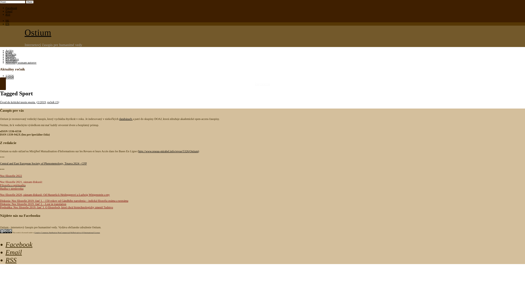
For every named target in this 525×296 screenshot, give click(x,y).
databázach (126, 118)
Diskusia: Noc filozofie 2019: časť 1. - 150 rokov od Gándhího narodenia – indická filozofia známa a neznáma (64, 200)
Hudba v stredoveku (12, 188)
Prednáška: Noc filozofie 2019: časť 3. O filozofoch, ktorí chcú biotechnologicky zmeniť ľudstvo (56, 207)
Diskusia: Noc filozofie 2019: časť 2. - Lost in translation (33, 204)
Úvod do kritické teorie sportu (18, 102)
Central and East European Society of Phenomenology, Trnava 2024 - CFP (43, 163)
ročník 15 (52, 102)
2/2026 (9, 77)
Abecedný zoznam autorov (21, 62)
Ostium (38, 32)
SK (7, 20)
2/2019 (41, 102)
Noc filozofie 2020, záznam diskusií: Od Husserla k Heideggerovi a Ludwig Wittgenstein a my (55, 194)
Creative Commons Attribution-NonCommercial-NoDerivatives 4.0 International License (67, 233)
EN (7, 23)
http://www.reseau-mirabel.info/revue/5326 (168, 151)
